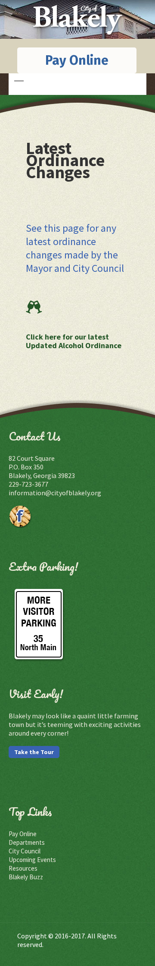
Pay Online (76, 60)
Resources (23, 868)
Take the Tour (34, 752)
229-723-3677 (28, 484)
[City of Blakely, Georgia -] (77, 35)
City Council (24, 851)
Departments (27, 842)
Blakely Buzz (26, 877)
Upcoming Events (32, 860)
